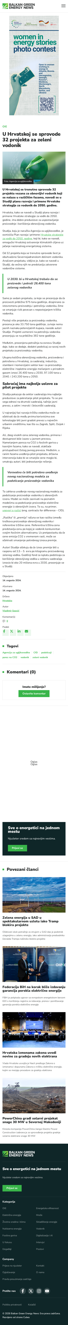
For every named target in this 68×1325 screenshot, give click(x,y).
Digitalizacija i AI (44, 1235)
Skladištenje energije (46, 1222)
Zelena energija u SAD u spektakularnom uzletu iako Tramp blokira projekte (30, 921)
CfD (36, 652)
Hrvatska (7, 600)
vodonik (25, 657)
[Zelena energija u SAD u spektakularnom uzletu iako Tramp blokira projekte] (34, 895)
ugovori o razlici (11, 510)
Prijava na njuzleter (12, 1265)
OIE (4, 126)
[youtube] (47, 1291)
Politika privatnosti (12, 1304)
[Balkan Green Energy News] (18, 6)
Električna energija (11, 1215)
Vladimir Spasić (10, 610)
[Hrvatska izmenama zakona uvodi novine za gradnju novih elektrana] (34, 1030)
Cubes (26, 1317)
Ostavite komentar (34, 693)
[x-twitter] (31, 1291)
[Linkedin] (20, 633)
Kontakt (40, 1265)
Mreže (39, 1215)
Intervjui (40, 1242)
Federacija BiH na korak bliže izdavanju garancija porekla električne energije (33, 989)
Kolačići (32, 1304)
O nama (40, 1272)
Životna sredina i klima (13, 1222)
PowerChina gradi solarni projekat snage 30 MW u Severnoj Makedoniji (31, 1120)
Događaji (6, 1249)
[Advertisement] (34, 761)
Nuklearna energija (11, 1228)
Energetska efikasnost (47, 1208)
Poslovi (40, 1249)
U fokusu (7, 1242)
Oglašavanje (8, 1272)
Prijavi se (17, 848)
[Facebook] (5, 633)
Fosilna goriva (9, 1235)
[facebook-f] (23, 1291)
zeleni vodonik (40, 657)
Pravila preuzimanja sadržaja (16, 1279)
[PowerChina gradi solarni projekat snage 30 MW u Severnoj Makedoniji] (34, 1095)
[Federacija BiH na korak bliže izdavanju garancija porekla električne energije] (34, 964)
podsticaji (46, 652)
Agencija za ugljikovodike (16, 652)
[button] (63, 6)
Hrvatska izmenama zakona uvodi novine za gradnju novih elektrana (29, 1054)
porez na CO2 (9, 657)
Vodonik (40, 1228)
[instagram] (39, 1291)
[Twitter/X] (13, 633)
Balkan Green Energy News (25, 1313)
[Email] (28, 633)
